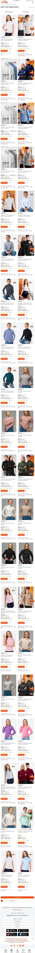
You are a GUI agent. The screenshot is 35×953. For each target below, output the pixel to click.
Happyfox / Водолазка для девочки (24, 392)
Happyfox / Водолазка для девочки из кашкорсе (7, 216)
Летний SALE (24, 829)
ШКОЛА (3, 37)
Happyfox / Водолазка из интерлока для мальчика (24, 216)
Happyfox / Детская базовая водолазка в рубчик (25, 40)
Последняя (12, 900)
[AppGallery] (11, 934)
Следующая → (7, 901)
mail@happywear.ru (17, 909)
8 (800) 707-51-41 (30, 0)
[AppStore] (11, 930)
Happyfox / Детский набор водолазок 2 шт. (7, 84)
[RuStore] (23, 934)
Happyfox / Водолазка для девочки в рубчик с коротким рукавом (25, 304)
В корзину (4, 51)
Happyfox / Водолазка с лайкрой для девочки (7, 40)
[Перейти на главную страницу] (4, 3)
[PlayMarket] (23, 930)
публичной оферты (19, 942)
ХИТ (7, 37)
